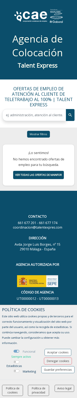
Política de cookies (13, 390)
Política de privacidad (38, 390)
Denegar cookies (58, 361)
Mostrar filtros (38, 134)
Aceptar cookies (58, 352)
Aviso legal (64, 388)
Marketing (29, 371)
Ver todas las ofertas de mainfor (38, 175)
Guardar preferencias (58, 370)
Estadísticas (14, 366)
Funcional (29, 351)
